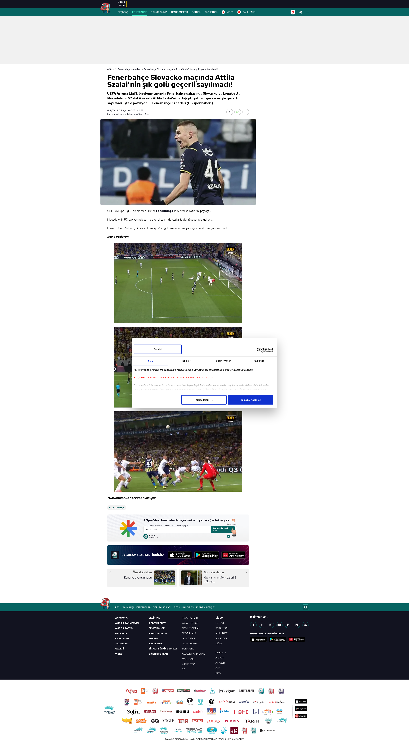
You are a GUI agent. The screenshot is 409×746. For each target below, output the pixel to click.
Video (219, 617)
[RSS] (305, 625)
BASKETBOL (211, 12)
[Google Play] (206, 555)
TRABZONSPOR (179, 12)
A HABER (220, 662)
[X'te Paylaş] (229, 112)
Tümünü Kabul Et (251, 399)
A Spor (110, 69)
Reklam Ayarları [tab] (223, 360)
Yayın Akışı (128, 607)
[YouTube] (279, 625)
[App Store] (180, 555)
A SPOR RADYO (124, 628)
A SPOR (220, 657)
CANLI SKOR (122, 638)
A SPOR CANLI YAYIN (127, 622)
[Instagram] (271, 625)
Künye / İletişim (205, 607)
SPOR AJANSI (189, 633)
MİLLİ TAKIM (222, 633)
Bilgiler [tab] (186, 360)
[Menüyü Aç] (307, 12)
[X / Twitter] (262, 625)
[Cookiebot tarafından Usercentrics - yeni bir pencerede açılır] (259, 350)
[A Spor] (105, 8)
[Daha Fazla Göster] (246, 112)
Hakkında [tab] (258, 360)
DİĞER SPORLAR (158, 653)
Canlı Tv (221, 652)
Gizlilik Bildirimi (184, 607)
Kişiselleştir (202, 399)
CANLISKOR (121, 4)
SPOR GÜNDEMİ (190, 628)
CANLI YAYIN (249, 12)
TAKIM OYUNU (189, 643)
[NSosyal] (297, 625)
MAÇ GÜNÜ (188, 659)
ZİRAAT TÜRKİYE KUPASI (163, 648)
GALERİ (119, 648)
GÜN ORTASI (188, 638)
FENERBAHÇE (139, 12)
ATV (218, 668)
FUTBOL (196, 12)
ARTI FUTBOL (189, 664)
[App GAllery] (233, 555)
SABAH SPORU (190, 622)
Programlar (190, 617)
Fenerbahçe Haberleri (129, 69)
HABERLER (121, 633)
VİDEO (230, 12)
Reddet (158, 349)
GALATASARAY (159, 12)
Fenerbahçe (164, 211)
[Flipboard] (288, 625)
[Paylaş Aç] (300, 12)
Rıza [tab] (150, 361)
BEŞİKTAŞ (123, 12)
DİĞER (219, 643)
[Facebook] (253, 625)
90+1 (184, 669)
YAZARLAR (121, 643)
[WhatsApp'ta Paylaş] (237, 112)
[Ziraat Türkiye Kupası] (293, 12)
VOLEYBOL (222, 638)
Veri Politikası (162, 607)
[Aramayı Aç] (306, 607)
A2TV (218, 673)
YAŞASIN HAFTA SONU (193, 653)
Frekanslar (143, 607)
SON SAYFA (188, 648)
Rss (117, 607)
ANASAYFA (121, 617)
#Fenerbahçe (117, 507)
